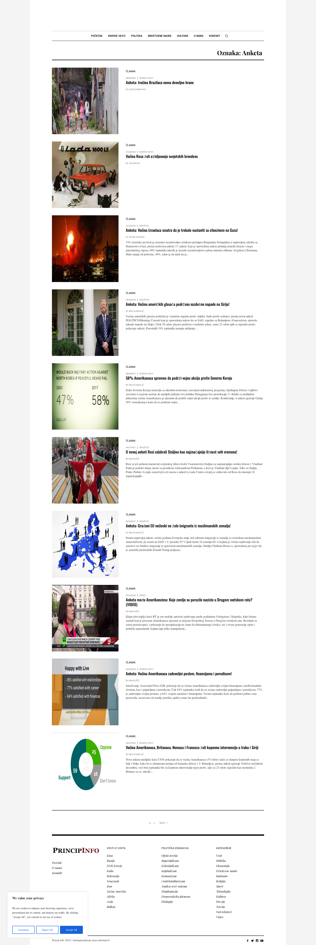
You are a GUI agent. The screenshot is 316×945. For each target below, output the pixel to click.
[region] (47, 915)
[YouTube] (262, 940)
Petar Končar (136, 237)
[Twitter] (252, 940)
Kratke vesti (146, 78)
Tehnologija (223, 891)
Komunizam (169, 876)
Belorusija (113, 876)
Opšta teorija (169, 855)
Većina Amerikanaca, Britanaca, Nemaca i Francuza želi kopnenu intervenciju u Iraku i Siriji (192, 747)
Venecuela (113, 881)
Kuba (110, 871)
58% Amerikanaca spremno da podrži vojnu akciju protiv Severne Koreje (179, 378)
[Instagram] (257, 940)
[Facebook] (247, 940)
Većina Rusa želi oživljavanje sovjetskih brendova (162, 156)
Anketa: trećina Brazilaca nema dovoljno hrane (160, 82)
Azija (110, 902)
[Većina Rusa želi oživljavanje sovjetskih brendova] (85, 174)
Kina (110, 855)
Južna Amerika (116, 891)
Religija (220, 881)
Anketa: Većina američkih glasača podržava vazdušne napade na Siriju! (178, 304)
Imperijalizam (170, 861)
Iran (109, 886)
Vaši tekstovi (224, 912)
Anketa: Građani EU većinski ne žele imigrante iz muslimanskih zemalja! (178, 525)
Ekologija (167, 902)
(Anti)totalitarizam (173, 881)
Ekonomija (223, 866)
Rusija (111, 861)
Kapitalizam (169, 871)
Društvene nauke (226, 871)
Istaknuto (222, 876)
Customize (23, 929)
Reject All (47, 929)
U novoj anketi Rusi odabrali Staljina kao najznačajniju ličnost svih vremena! (181, 452)
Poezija (220, 902)
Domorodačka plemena (175, 896)
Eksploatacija (169, 891)
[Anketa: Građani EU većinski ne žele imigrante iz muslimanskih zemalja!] (85, 544)
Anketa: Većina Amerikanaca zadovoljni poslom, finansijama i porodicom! (179, 673)
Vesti (219, 855)
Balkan (111, 907)
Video (142, 595)
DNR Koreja (114, 866)
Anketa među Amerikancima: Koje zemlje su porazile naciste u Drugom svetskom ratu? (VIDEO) (189, 602)
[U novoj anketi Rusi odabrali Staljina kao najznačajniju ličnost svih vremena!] (85, 470)
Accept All (71, 929)
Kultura (221, 896)
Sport (219, 886)
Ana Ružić (134, 459)
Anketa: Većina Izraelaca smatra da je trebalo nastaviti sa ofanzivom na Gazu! (182, 230)
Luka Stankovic (137, 89)
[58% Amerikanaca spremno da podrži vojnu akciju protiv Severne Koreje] (85, 396)
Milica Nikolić (136, 311)
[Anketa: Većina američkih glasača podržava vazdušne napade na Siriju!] (85, 322)
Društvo (144, 226)
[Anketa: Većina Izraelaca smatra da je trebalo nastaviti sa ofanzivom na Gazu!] (85, 248)
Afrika (111, 896)
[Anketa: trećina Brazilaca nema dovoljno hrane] (85, 101)
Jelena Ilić (134, 163)
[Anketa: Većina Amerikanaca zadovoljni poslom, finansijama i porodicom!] (85, 692)
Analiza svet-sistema (174, 886)
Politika (221, 861)
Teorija (220, 907)
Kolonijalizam (170, 866)
